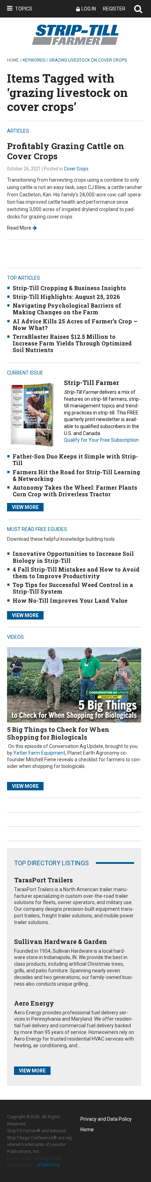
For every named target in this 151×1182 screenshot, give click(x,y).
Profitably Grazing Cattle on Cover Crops (65, 151)
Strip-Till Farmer (91, 382)
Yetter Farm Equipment (39, 753)
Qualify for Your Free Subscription (101, 440)
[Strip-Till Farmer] (32, 414)
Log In (88, 9)
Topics (23, 9)
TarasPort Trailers (43, 880)
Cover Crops (76, 169)
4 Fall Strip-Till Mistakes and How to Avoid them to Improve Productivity (76, 573)
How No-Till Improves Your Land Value (70, 600)
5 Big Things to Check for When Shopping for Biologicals (58, 733)
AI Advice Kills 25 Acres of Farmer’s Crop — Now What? (75, 324)
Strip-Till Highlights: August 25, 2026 (66, 296)
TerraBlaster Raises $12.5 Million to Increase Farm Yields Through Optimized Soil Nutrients (72, 343)
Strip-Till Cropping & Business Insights (69, 288)
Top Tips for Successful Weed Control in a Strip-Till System (73, 588)
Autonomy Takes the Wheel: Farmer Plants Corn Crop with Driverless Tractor (75, 491)
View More (25, 507)
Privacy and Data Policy (106, 1119)
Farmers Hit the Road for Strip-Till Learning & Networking (76, 475)
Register (114, 9)
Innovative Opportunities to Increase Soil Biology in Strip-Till (73, 557)
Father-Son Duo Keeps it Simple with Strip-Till (75, 460)
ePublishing (48, 1164)
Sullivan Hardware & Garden (60, 941)
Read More (19, 228)
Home (13, 60)
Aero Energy (34, 1003)
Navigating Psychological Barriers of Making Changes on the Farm (67, 309)
